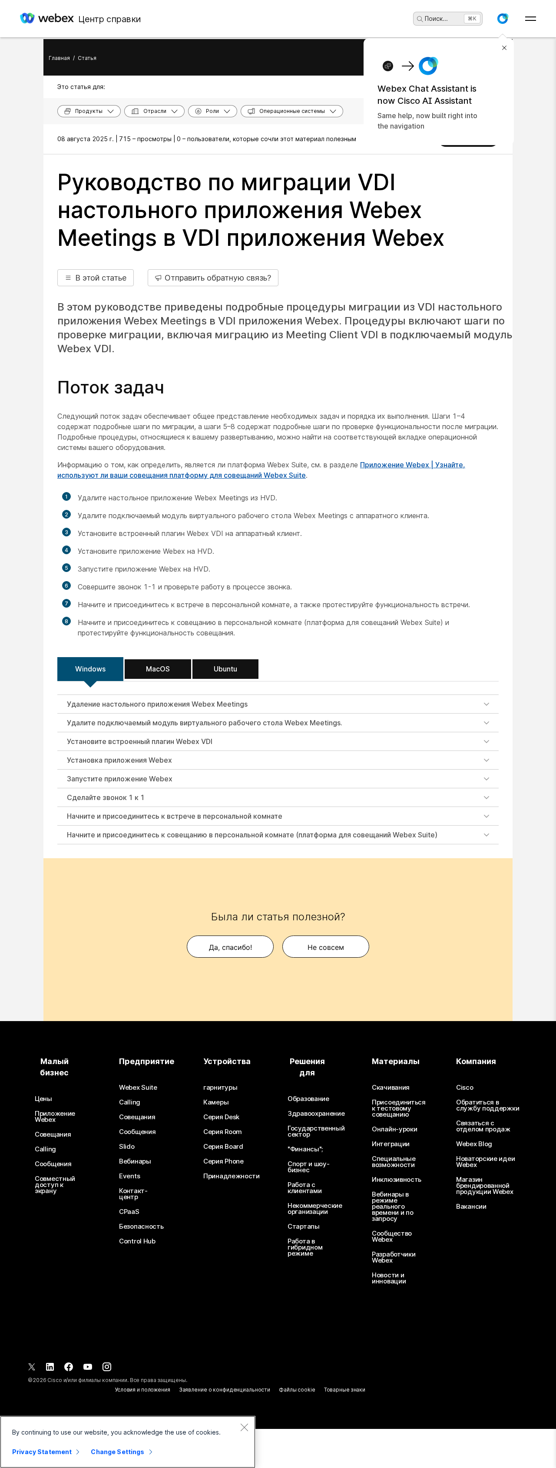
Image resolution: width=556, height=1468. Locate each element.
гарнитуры (220, 1087)
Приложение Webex (55, 1117)
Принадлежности (231, 1176)
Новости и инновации (389, 1278)
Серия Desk (221, 1117)
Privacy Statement (42, 1451)
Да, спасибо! (230, 947)
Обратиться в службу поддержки (487, 1105)
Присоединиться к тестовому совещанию (399, 1108)
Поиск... (436, 18)
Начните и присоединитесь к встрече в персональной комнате (174, 816)
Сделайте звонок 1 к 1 (106, 797)
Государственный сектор (316, 1131)
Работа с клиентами (304, 1188)
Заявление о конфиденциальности (224, 1389)
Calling (45, 1149)
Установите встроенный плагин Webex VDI (139, 741)
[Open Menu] (531, 18)
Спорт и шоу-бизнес (308, 1167)
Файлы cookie (297, 1389)
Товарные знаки (344, 1389)
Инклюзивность (396, 1180)
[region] (127, 1442)
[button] (502, 18)
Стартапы (304, 1226)
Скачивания (391, 1087)
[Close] (244, 1427)
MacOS (158, 669)
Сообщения (53, 1164)
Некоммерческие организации (315, 1209)
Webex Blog (474, 1144)
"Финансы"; (305, 1149)
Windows (90, 669)
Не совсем (326, 947)
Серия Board (223, 1147)
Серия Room (222, 1132)
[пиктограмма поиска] (420, 19)
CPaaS (129, 1212)
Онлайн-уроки (394, 1129)
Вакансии (471, 1206)
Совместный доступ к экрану (55, 1185)
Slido (127, 1147)
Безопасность (141, 1226)
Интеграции (391, 1144)
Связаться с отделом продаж (483, 1126)
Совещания (53, 1134)
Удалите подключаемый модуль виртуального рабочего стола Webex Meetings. (204, 722)
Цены (43, 1099)
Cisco (464, 1087)
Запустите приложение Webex (119, 778)
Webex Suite (138, 1087)
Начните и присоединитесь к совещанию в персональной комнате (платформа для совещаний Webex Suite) (252, 834)
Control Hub (137, 1241)
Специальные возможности (394, 1162)
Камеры (215, 1102)
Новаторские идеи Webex (485, 1162)
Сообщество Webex (392, 1236)
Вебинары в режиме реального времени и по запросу (392, 1206)
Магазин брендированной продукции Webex (484, 1186)
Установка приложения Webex (119, 760)
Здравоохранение (316, 1114)
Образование (308, 1099)
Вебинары (135, 1161)
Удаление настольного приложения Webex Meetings (157, 704)
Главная (59, 58)
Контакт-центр (133, 1194)
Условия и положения (142, 1389)
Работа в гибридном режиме (305, 1247)
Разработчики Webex (393, 1257)
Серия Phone (223, 1161)
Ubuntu (225, 669)
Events (129, 1176)
